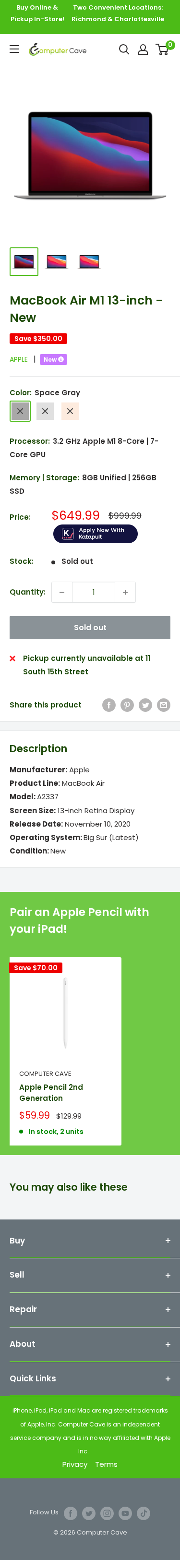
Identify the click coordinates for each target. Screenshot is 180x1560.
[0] (162, 49)
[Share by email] (163, 705)
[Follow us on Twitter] (89, 1513)
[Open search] (124, 49)
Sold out (90, 627)
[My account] (143, 49)
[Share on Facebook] (109, 705)
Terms (106, 1464)
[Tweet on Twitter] (145, 705)
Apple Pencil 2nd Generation (51, 1092)
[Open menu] (14, 49)
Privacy (74, 1464)
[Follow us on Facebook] (70, 1513)
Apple (23, 359)
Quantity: (28, 592)
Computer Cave (45, 1073)
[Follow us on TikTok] (143, 1513)
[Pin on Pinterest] (127, 705)
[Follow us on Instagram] (107, 1513)
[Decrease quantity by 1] (62, 592)
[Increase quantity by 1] (125, 592)
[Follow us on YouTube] (125, 1513)
